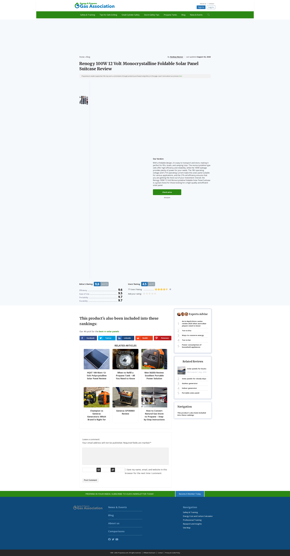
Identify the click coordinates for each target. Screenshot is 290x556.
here (180, 76)
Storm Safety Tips (151, 15)
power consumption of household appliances (191, 346)
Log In (211, 7)
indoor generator (189, 388)
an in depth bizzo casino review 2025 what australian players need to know (194, 323)
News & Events (196, 15)
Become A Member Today (190, 494)
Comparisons (116, 531)
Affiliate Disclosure (149, 553)
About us (203, 3)
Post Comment (90, 480)
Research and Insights (192, 524)
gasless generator (190, 383)
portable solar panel (190, 393)
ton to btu (186, 330)
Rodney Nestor (176, 57)
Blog (183, 15)
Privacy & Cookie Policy (172, 553)
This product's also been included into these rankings (191, 414)
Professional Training (192, 520)
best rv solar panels (109, 331)
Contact (211, 3)
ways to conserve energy (193, 335)
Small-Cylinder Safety (131, 15)
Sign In (201, 7)
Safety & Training (87, 15)
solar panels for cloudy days (194, 378)
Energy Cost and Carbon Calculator (198, 516)
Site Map (186, 527)
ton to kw (186, 340)
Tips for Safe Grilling (108, 15)
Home (81, 57)
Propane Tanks (170, 15)
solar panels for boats (196, 368)
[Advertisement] (145, 35)
